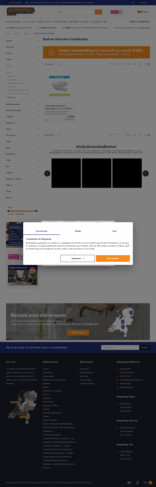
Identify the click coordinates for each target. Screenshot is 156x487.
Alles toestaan (113, 258)
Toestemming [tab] (41, 231)
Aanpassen (76, 258)
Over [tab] (114, 231)
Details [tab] (78, 231)
